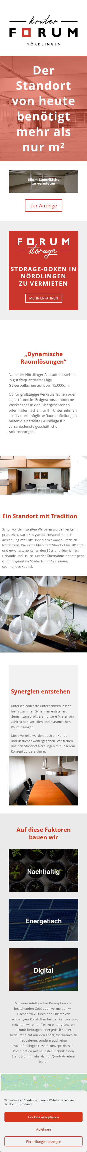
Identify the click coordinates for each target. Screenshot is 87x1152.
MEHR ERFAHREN (43, 298)
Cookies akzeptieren (43, 1117)
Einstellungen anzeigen (43, 1141)
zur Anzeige (43, 205)
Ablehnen (43, 1129)
